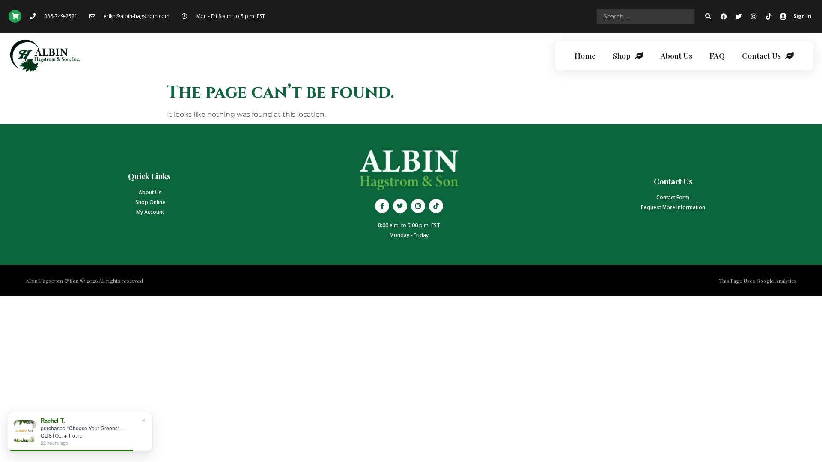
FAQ (717, 55)
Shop (622, 55)
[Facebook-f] (382, 206)
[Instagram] (754, 16)
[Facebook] (724, 16)
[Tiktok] (768, 16)
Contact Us (761, 55)
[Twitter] (739, 16)
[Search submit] (708, 16)
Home (585, 55)
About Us (676, 55)
